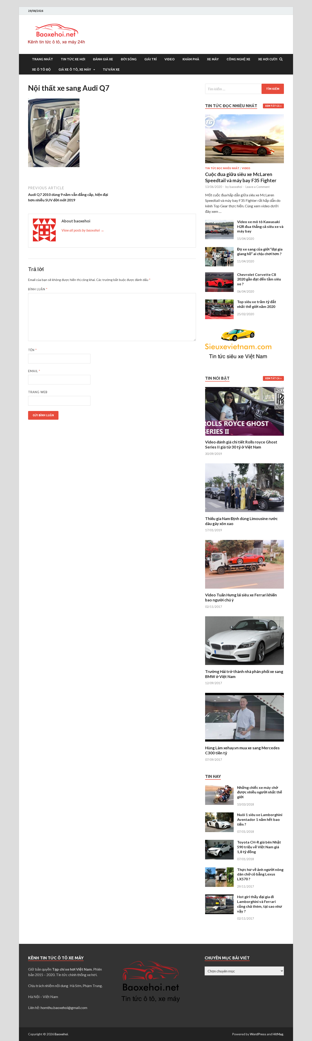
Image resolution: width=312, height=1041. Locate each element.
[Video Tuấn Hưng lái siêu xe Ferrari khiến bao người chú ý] (244, 589)
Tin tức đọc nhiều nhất (222, 168)
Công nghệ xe (238, 59)
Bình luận (38, 289)
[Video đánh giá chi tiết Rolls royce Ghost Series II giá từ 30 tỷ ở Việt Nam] (244, 437)
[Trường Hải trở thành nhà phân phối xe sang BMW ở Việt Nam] (244, 666)
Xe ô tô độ (41, 69)
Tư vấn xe (111, 69)
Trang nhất (42, 59)
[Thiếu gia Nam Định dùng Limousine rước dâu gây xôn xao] (244, 513)
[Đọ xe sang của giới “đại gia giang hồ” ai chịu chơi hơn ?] (219, 249)
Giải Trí (150, 59)
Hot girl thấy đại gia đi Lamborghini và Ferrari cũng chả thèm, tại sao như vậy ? (259, 903)
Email (34, 371)
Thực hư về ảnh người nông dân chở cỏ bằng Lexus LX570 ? (260, 874)
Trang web (38, 392)
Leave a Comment (258, 187)
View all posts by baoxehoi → (82, 230)
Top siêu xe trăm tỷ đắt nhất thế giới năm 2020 (256, 304)
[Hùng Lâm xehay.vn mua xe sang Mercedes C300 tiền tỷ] (244, 742)
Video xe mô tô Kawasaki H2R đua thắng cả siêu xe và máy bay (260, 226)
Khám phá (190, 59)
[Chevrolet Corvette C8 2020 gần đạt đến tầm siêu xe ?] (219, 275)
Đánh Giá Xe (103, 59)
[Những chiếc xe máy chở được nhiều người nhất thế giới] (219, 788)
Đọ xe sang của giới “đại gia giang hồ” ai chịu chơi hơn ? (260, 251)
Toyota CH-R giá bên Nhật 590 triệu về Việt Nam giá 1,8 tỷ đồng (259, 847)
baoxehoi (236, 187)
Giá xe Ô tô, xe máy (74, 69)
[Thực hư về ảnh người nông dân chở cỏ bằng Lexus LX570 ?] (219, 870)
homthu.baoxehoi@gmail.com (64, 1007)
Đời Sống (129, 59)
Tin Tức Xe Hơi (73, 59)
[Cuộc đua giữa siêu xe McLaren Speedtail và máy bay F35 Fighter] (244, 117)
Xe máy (213, 59)
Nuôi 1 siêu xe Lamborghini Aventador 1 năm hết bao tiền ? (259, 819)
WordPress (258, 1034)
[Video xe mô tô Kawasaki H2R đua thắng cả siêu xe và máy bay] (219, 222)
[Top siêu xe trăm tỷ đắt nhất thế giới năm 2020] (219, 302)
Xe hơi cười (267, 59)
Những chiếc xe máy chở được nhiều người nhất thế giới (259, 792)
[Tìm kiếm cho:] (244, 89)
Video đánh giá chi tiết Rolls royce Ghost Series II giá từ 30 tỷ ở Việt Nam (241, 444)
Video (169, 59)
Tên (32, 350)
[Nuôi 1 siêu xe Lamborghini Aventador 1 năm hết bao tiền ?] (219, 815)
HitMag (278, 1034)
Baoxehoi (61, 1034)
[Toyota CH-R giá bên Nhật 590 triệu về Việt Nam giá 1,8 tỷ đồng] (219, 842)
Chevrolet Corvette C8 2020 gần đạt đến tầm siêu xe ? (259, 279)
